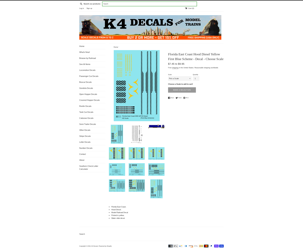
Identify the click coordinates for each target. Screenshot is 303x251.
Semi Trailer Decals (87, 124)
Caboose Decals (86, 118)
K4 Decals (94, 246)
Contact (82, 154)
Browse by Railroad (87, 58)
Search (82, 234)
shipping (175, 68)
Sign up (89, 8)
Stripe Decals (85, 136)
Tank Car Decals (86, 112)
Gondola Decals (86, 88)
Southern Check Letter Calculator (88, 167)
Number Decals (85, 148)
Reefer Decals (85, 106)
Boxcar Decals (85, 82)
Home (81, 46)
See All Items (84, 64)
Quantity (195, 74)
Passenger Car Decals (88, 76)
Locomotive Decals (87, 70)
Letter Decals (84, 142)
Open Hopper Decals (88, 94)
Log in (81, 8)
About (81, 160)
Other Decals (84, 130)
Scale (170, 74)
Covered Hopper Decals (89, 100)
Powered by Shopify (105, 246)
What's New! (84, 52)
